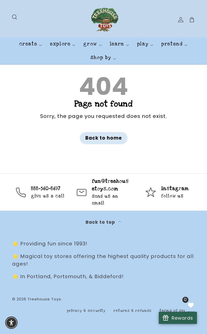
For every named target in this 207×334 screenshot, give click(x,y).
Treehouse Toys (44, 299)
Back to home (103, 138)
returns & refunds (132, 310)
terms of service (177, 310)
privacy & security (86, 310)
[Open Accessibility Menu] (11, 322)
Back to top (101, 222)
